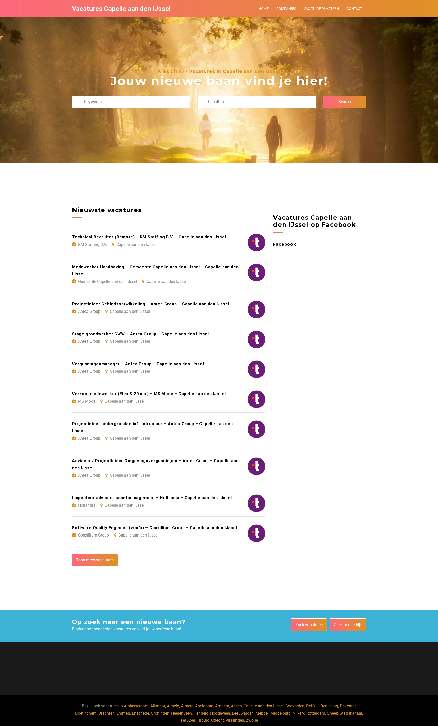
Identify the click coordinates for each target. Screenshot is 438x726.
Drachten (106, 713)
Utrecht (217, 720)
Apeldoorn (204, 706)
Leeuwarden (243, 713)
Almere (187, 706)
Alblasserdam (136, 706)
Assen (236, 706)
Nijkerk (299, 713)
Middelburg (280, 713)
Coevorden (294, 706)
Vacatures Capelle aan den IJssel (121, 8)
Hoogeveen (220, 713)
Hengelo (201, 713)
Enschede (140, 713)
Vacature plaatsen (321, 9)
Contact (354, 9)
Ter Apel (187, 720)
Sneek (332, 713)
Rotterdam (315, 713)
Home (264, 9)
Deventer (347, 706)
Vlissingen (235, 720)
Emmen (123, 713)
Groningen (160, 713)
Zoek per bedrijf (348, 624)
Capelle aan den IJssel (264, 706)
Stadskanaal (351, 713)
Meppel (262, 713)
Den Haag (329, 706)
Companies (286, 9)
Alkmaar (157, 706)
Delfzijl (312, 706)
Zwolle (252, 720)
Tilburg (203, 720)
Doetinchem (86, 713)
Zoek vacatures (309, 624)
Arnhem (222, 706)
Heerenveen (181, 713)
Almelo (173, 706)
